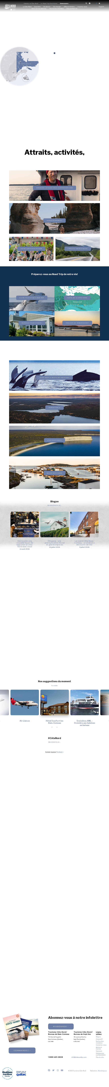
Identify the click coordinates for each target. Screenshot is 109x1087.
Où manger (57, 6)
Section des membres (100, 1042)
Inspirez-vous (82, 6)
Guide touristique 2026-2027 (31, 297)
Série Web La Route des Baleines (55, 377)
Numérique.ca (102, 1071)
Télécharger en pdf (77, 302)
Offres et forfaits (69, 6)
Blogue (98, 1037)
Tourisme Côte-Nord (10, 6)
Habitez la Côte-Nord (31, 3)
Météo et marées (99, 1048)
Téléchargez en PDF (32, 302)
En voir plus (54, 742)
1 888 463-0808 (55, 1057)
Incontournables (54, 220)
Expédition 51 (54, 407)
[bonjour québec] (21, 1073)
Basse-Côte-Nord (54, 473)
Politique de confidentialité (101, 1054)
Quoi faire (37, 6)
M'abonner (60, 1026)
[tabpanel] (54, 35)
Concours (64, 3)
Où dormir (46, 6)
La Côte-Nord (27, 6)
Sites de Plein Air (72, 8)
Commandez (21, 1050)
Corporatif (99, 1039)
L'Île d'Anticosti (54, 440)
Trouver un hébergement (77, 323)
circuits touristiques (78, 248)
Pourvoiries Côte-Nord (56, 8)
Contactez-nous (101, 1045)
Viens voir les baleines (39, 8)
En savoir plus (54, 505)
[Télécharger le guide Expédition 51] (54, 190)
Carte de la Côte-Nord (77, 297)
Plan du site (100, 1057)
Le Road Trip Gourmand (49, 3)
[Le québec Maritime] (7, 1073)
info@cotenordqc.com (79, 1057)
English (101, 6)
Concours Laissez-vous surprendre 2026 (54, 188)
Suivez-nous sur (54, 752)
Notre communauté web (31, 248)
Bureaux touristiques (32, 323)
